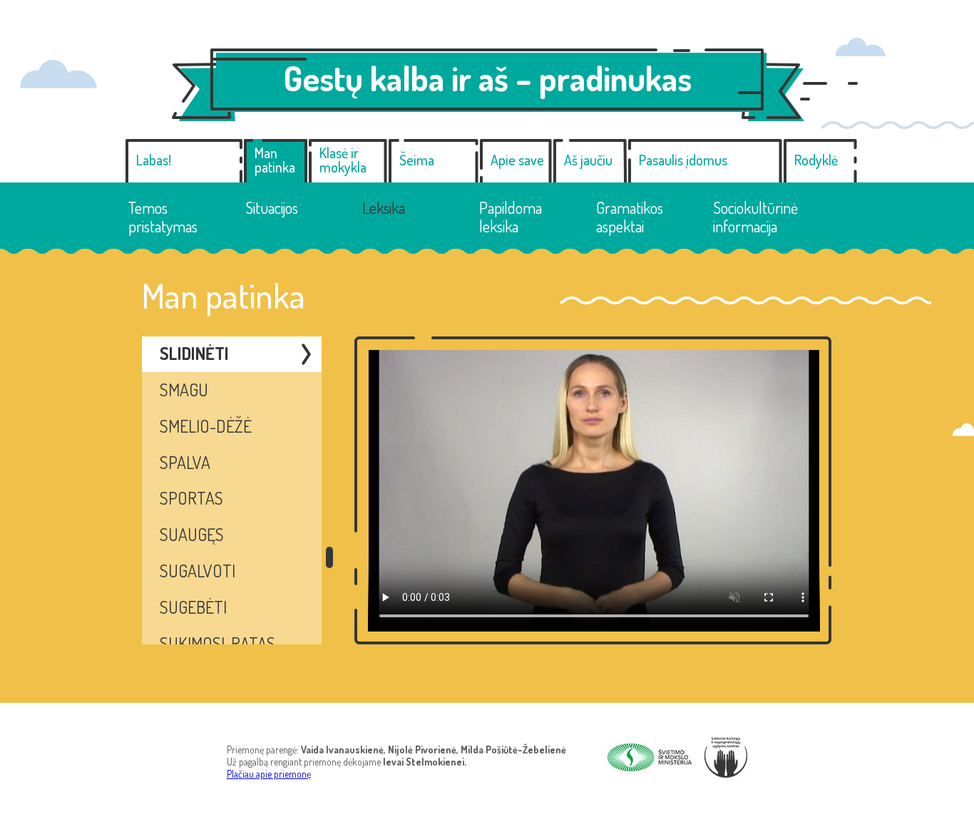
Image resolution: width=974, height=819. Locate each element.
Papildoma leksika (510, 217)
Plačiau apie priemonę (269, 774)
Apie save (517, 159)
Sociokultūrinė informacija (755, 217)
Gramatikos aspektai (629, 217)
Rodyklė (816, 159)
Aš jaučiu (588, 159)
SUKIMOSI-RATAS (217, 643)
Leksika (383, 207)
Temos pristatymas (163, 217)
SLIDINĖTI (194, 353)
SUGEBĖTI (193, 607)
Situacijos (271, 207)
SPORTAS (191, 498)
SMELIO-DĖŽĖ (206, 426)
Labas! (153, 159)
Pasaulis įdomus (683, 159)
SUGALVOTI (197, 571)
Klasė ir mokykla (342, 159)
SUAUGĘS (192, 534)
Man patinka (275, 159)
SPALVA (185, 462)
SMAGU (184, 389)
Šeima (416, 159)
